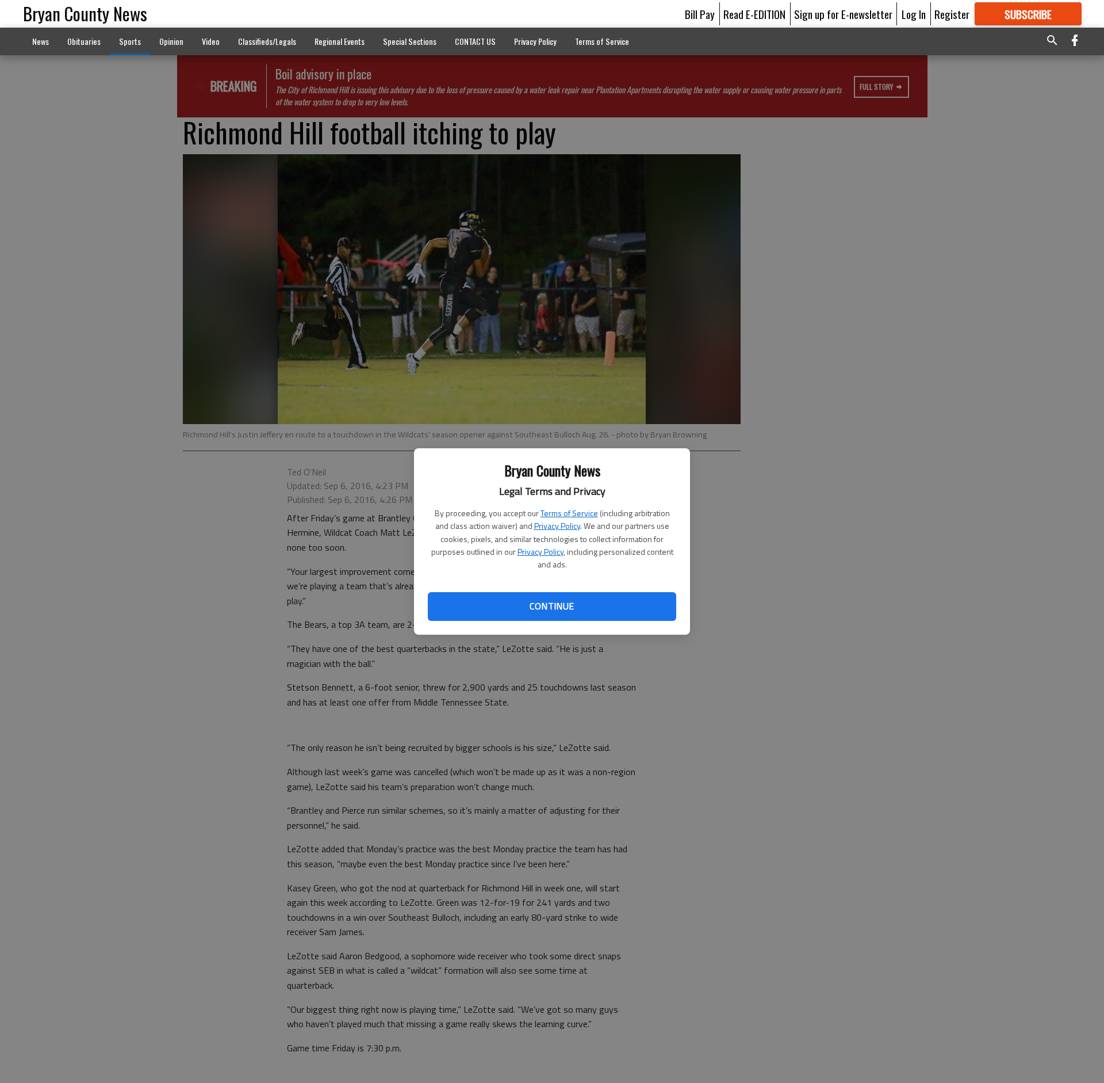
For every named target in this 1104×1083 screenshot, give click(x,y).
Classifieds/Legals (267, 41)
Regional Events (340, 41)
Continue (552, 606)
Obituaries (84, 41)
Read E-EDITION (754, 13)
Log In (914, 13)
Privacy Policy (557, 526)
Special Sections (409, 41)
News (40, 41)
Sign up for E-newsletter (843, 13)
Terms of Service (569, 513)
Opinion (171, 41)
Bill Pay (700, 13)
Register (951, 13)
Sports (130, 41)
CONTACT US (475, 41)
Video (211, 41)
